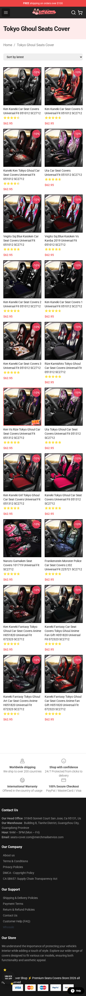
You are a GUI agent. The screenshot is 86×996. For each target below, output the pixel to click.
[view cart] (80, 12)
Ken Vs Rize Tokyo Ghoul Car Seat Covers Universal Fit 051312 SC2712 (21, 433)
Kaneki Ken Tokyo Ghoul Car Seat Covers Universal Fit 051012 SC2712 (21, 175)
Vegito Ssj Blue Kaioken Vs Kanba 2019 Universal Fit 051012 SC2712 (62, 240)
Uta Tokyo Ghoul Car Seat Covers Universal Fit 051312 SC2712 (63, 433)
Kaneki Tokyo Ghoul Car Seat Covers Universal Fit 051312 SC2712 (63, 499)
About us (9, 855)
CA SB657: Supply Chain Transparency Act (30, 878)
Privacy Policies (13, 867)
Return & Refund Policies (19, 909)
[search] (73, 12)
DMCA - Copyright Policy (18, 873)
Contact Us (10, 915)
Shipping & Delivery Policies (20, 898)
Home (7, 45)
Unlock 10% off (8, 977)
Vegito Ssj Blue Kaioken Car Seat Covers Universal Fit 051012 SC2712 (21, 240)
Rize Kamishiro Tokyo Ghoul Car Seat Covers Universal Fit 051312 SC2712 (63, 368)
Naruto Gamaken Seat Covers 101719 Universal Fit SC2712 (21, 565)
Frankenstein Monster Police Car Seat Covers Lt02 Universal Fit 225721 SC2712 (63, 565)
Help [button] (78, 990)
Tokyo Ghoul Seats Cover (35, 45)
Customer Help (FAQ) (16, 921)
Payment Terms (13, 903)
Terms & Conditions (15, 861)
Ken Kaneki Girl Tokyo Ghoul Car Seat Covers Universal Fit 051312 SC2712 (21, 499)
